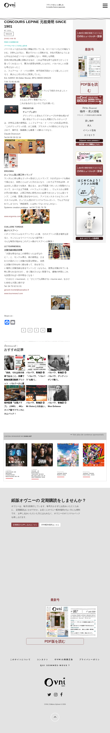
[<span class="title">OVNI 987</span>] (89, 66)
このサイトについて (20, 659)
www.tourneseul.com (13, 293)
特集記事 (9, 34)
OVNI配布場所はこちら (50, 525)
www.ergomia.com (12, 216)
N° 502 (7, 30)
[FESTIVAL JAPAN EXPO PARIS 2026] (64, 479)
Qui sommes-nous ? (55, 665)
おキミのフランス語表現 (89, 238)
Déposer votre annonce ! (89, 140)
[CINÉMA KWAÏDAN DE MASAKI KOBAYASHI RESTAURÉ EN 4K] (13, 479)
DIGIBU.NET (28, 436)
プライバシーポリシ (89, 659)
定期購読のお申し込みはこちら (25, 525)
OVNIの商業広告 (64, 659)
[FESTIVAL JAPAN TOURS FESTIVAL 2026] (90, 479)
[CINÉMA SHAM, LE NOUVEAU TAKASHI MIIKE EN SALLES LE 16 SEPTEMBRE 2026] (39, 479)
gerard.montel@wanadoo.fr (16, 290)
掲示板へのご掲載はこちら (89, 144)
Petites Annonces (89, 111)
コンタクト (42, 659)
